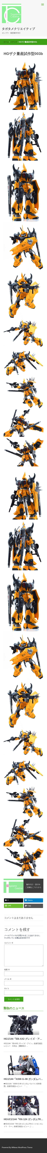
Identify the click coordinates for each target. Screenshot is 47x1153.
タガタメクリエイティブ (18, 28)
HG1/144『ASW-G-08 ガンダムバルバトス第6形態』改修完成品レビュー (23, 1079)
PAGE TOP (43, 1116)
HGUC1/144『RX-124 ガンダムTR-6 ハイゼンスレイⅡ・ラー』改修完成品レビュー (23, 1119)
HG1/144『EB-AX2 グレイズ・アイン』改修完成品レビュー (23, 1038)
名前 (7, 970)
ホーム (6, 42)
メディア (13, 42)
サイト (6, 988)
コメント (8, 943)
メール (7, 979)
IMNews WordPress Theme (21, 1147)
